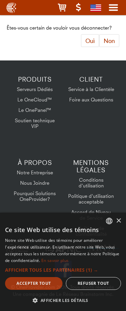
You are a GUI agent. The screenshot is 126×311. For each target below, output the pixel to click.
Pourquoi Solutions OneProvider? (35, 196)
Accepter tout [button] (33, 283)
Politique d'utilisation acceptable (91, 199)
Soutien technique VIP (35, 123)
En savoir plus (55, 260)
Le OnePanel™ (34, 110)
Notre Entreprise (35, 172)
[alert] (63, 262)
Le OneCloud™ (34, 99)
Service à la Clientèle (91, 89)
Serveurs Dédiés (35, 89)
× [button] (118, 220)
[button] (62, 7)
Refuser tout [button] (93, 283)
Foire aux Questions (91, 99)
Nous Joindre (34, 183)
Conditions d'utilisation (91, 182)
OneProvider (11, 7)
